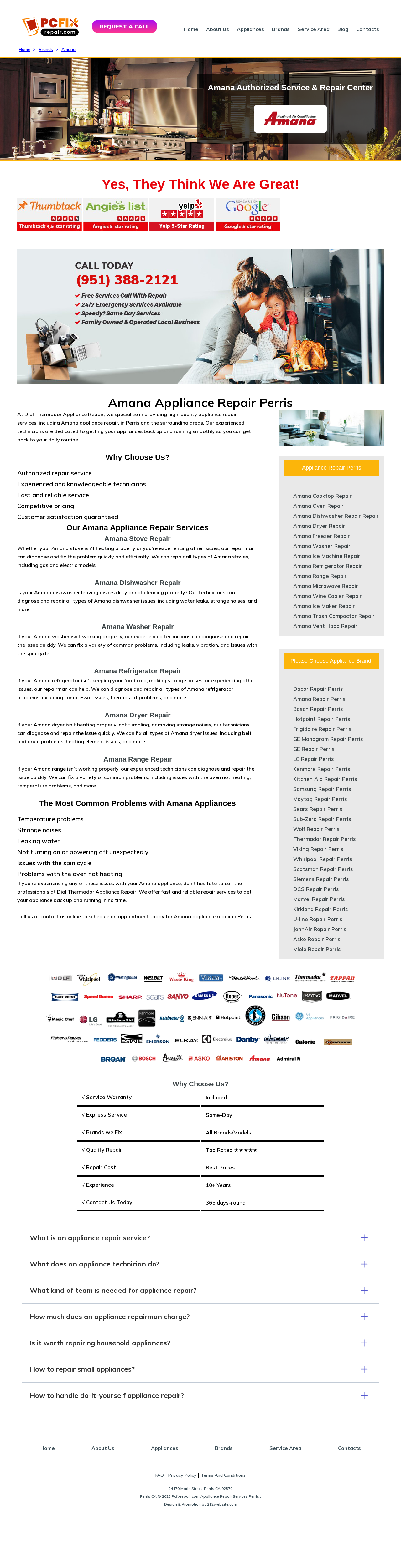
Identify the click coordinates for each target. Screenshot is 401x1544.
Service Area (314, 29)
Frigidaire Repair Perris (322, 729)
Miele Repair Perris (317, 949)
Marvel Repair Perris (319, 899)
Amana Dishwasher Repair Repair (336, 515)
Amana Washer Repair (322, 546)
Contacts (367, 29)
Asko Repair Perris (317, 939)
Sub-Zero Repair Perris (322, 819)
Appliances (250, 29)
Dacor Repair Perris (318, 688)
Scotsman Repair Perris (323, 869)
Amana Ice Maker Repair (324, 606)
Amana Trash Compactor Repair (334, 616)
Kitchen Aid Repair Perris (325, 779)
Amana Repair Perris (319, 699)
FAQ (159, 1475)
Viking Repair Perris (318, 849)
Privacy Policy (182, 1475)
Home (191, 29)
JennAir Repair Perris (319, 929)
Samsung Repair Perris (322, 789)
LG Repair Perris (313, 759)
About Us (217, 29)
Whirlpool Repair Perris (322, 859)
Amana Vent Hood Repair (325, 626)
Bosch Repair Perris (318, 709)
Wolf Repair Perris (316, 829)
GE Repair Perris (314, 749)
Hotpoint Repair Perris (321, 719)
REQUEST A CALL (124, 26)
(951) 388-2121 (127, 279)
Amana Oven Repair (318, 505)
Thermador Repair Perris (324, 839)
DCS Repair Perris (316, 889)
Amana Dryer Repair (319, 525)
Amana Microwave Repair (325, 586)
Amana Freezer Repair (321, 536)
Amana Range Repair (320, 576)
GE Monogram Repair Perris (328, 739)
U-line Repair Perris (317, 919)
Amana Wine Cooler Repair (327, 596)
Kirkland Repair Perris (320, 909)
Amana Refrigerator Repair (327, 566)
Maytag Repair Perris (320, 799)
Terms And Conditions (223, 1475)
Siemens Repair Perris (321, 879)
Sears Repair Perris (317, 809)
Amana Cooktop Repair (322, 495)
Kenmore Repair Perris (321, 769)
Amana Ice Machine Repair (326, 556)
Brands (281, 29)
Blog (342, 29)
